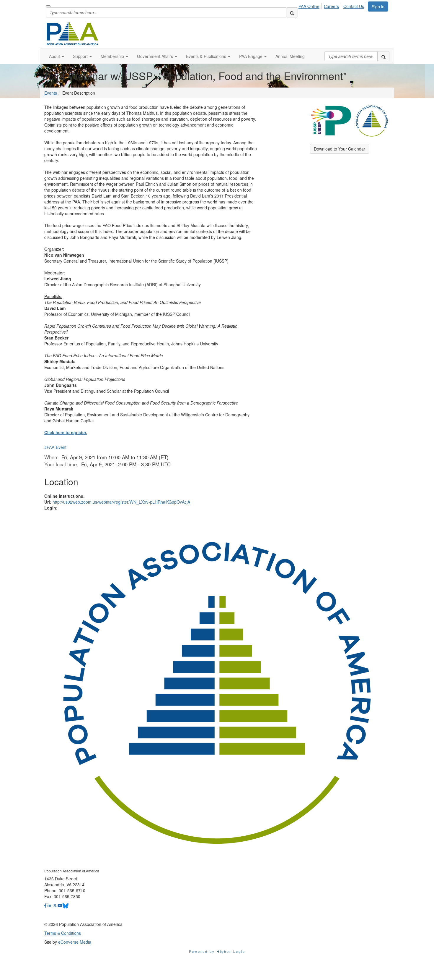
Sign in (378, 6)
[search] (292, 12)
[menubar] (333, 5)
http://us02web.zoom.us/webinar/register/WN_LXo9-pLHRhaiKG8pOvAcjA (121, 502)
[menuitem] (310, 5)
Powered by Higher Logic (217, 951)
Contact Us (353, 6)
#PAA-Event (55, 447)
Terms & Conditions (62, 933)
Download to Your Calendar (339, 149)
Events (50, 93)
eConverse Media (74, 942)
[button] (56, 56)
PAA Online (308, 6)
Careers (331, 6)
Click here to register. (65, 432)
